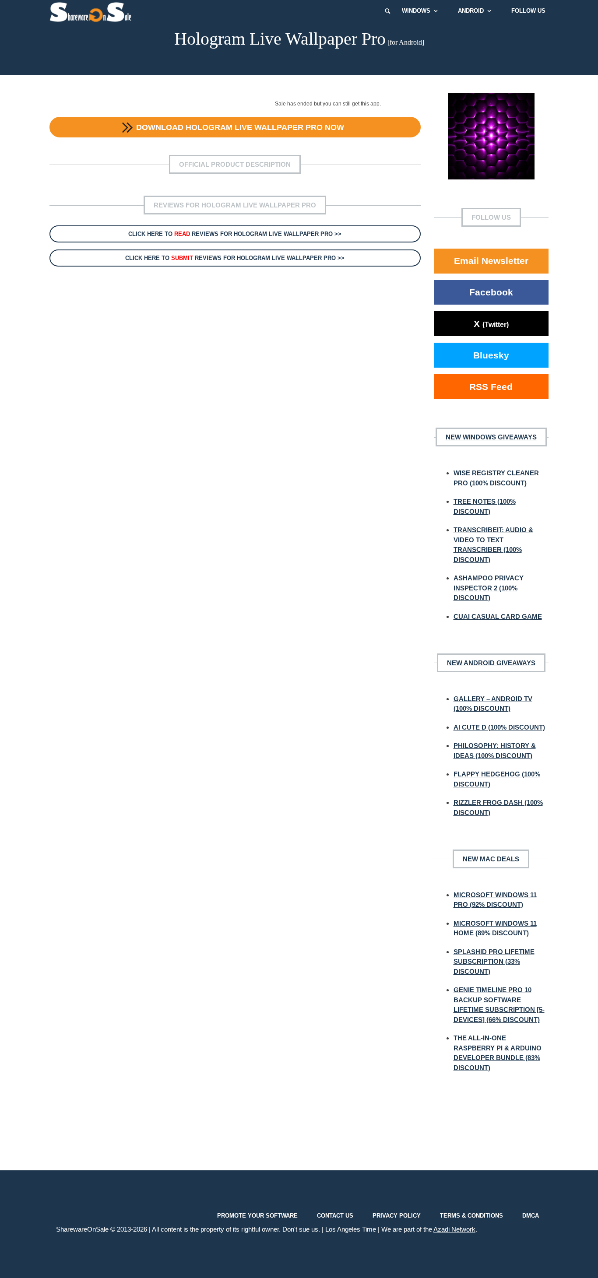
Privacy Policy (397, 1215)
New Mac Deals (491, 859)
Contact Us (335, 1215)
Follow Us (528, 10)
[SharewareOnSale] (92, 11)
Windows (416, 10)
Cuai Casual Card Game (498, 616)
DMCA (530, 1215)
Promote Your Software (257, 1215)
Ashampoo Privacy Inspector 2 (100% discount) (489, 587)
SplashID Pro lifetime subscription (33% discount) (494, 961)
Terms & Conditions (471, 1215)
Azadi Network (454, 1229)
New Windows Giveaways (491, 437)
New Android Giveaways (491, 663)
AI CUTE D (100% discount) (499, 727)
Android (471, 10)
